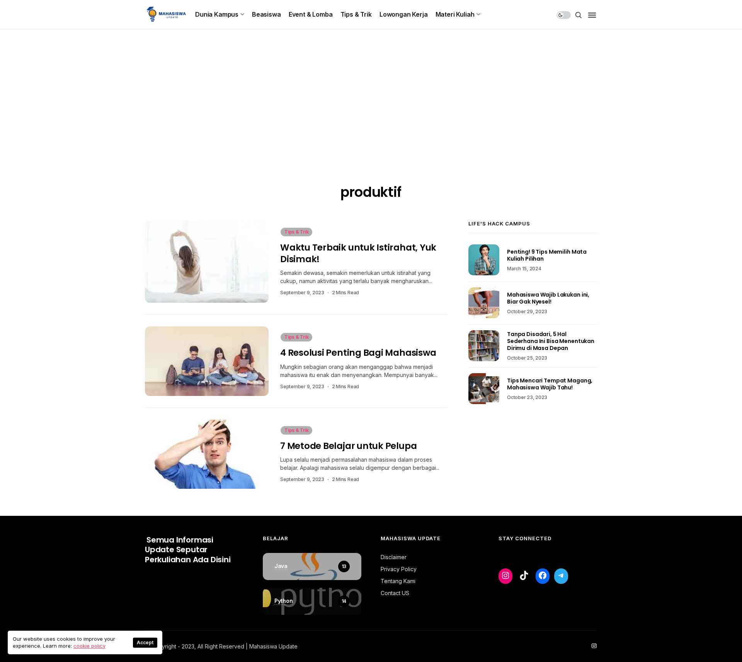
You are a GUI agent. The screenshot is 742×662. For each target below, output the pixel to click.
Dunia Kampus (216, 14)
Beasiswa (266, 14)
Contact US (395, 593)
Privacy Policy (399, 569)
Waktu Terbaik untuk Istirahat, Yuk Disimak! (358, 253)
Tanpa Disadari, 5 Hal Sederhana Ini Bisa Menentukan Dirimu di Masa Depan (550, 341)
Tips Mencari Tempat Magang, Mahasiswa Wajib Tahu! (549, 384)
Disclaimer (394, 557)
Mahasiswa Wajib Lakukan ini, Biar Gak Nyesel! (548, 298)
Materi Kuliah (455, 14)
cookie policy (89, 646)
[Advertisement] (371, 126)
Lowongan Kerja (404, 14)
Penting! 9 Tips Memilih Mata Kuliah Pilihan (547, 255)
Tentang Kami (398, 581)
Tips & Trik (356, 14)
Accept (145, 642)
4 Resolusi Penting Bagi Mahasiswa (358, 352)
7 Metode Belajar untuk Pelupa (348, 446)
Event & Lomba (311, 14)
